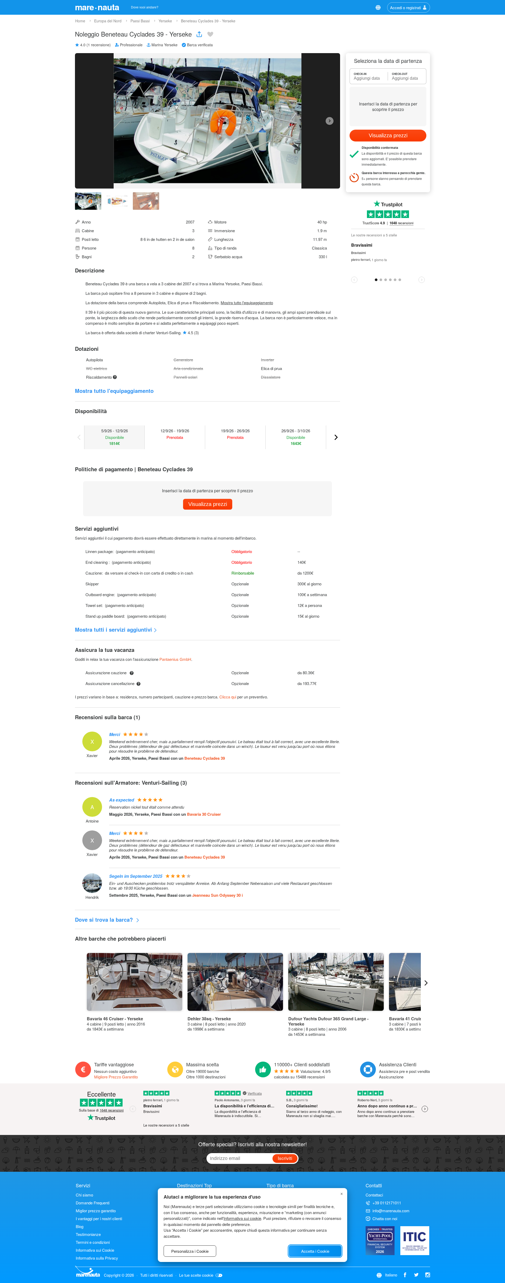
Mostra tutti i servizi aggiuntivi (113, 629)
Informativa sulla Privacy (97, 1258)
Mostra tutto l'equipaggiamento (247, 302)
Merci (114, 734)
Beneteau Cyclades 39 (204, 758)
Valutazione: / (302, 1073)
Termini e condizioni (93, 1242)
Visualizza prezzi (207, 504)
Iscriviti (285, 1158)
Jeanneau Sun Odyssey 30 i (217, 895)
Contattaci (374, 1195)
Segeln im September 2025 (135, 876)
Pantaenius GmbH (175, 659)
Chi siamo (84, 1195)
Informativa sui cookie (242, 1218)
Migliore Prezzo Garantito (116, 1076)
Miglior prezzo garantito (96, 1210)
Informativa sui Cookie (95, 1250)
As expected (121, 800)
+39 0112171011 (386, 1202)
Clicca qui (227, 696)
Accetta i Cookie (315, 1251)
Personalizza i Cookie (190, 1251)
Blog (79, 1226)
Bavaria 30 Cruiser (204, 814)
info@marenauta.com (391, 1210)
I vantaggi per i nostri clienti (99, 1218)
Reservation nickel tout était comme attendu (146, 807)
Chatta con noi (384, 1218)
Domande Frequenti (92, 1202)
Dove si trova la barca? (104, 919)
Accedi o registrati (405, 7)
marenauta (97, 7)
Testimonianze (88, 1234)
